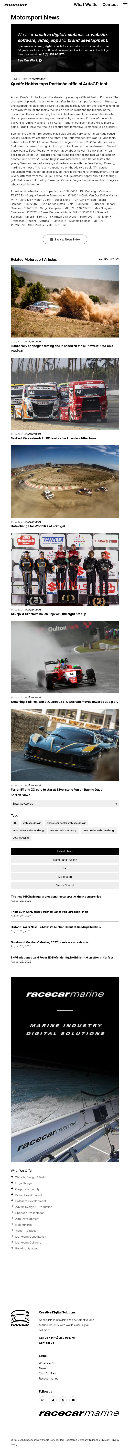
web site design (32, 823)
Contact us (46, 1342)
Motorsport (38, 78)
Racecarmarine (48, 1378)
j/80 (15, 823)
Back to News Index (67, 239)
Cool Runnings (21, 837)
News (42, 1368)
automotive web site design (29, 830)
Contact (110, 4)
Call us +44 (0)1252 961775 (57, 1337)
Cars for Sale (47, 1373)
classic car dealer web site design (66, 823)
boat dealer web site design (99, 830)
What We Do (86, 4)
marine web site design (63, 830)
